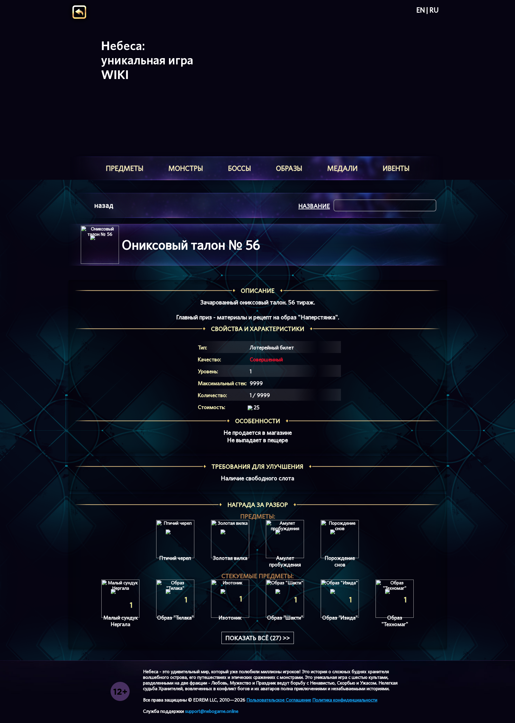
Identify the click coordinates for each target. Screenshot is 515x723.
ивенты (396, 168)
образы (289, 168)
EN (420, 10)
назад (103, 205)
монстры (185, 168)
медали (342, 168)
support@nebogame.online (211, 711)
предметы (124, 168)
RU (434, 10)
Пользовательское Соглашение (278, 700)
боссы (239, 168)
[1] (120, 598)
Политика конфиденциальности (344, 700)
